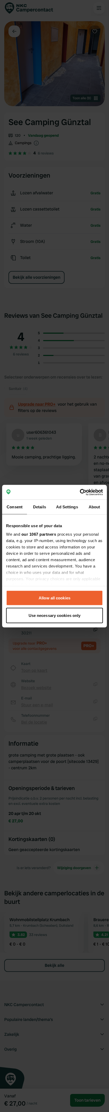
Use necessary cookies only (55, 615)
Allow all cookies (54, 598)
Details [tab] (39, 507)
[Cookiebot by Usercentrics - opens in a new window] (80, 492)
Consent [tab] (14, 507)
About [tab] (94, 507)
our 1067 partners (38, 534)
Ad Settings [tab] (67, 507)
